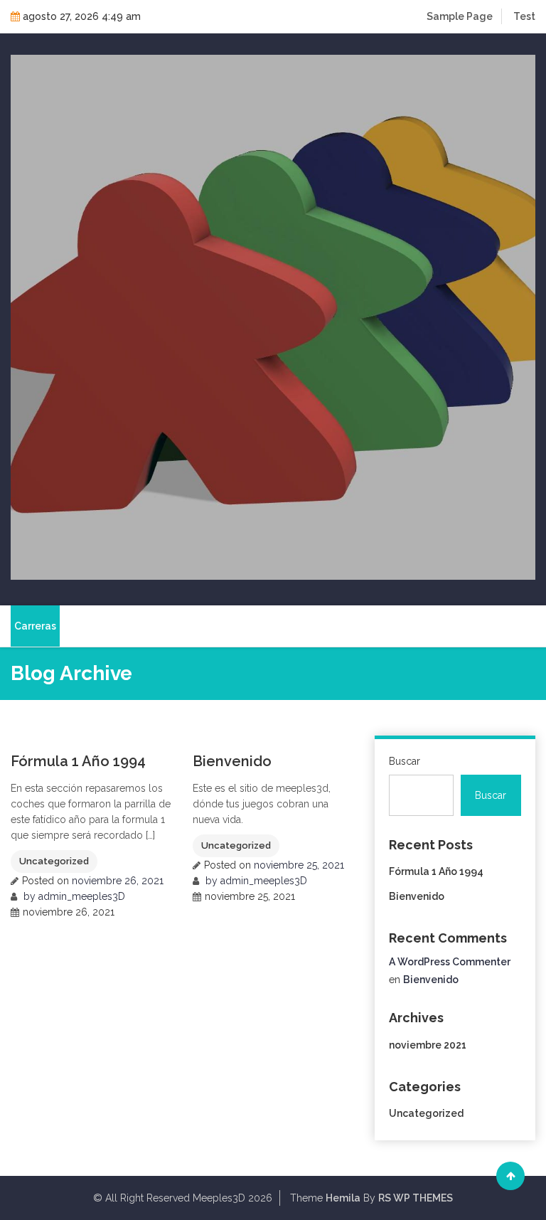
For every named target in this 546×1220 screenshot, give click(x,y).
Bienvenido (232, 761)
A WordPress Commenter (449, 961)
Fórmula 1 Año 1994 (78, 761)
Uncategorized (54, 861)
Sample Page (460, 16)
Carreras (35, 626)
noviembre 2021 (427, 1045)
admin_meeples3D (81, 896)
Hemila (343, 1198)
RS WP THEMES (415, 1198)
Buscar (404, 761)
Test (524, 16)
